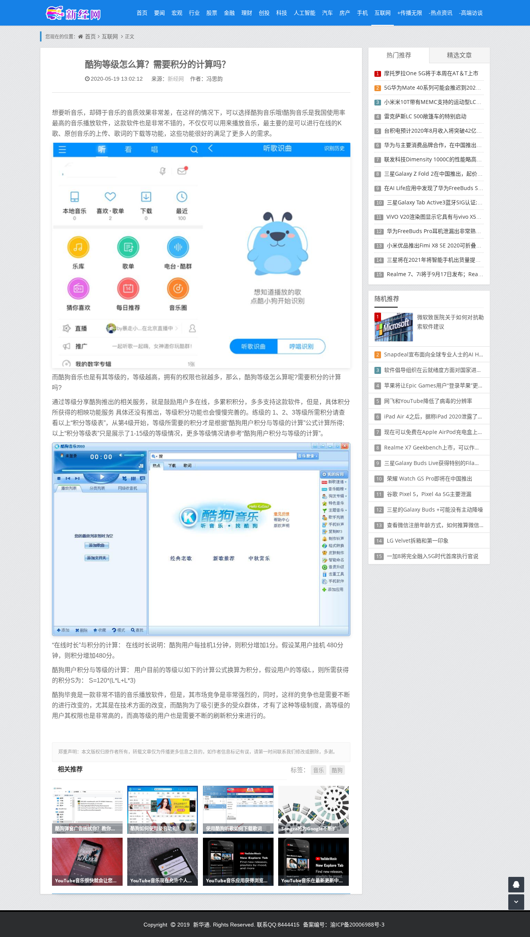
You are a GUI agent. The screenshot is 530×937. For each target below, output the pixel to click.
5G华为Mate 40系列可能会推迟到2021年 (434, 87)
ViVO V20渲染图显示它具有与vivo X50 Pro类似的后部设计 (456, 216)
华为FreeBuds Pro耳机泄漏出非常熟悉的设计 (442, 231)
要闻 (159, 12)
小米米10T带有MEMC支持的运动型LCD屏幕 (437, 101)
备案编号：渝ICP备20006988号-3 (344, 924)
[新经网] (77, 12)
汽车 (327, 12)
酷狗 (337, 770)
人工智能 (304, 12)
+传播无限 (409, 12)
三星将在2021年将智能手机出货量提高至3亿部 (443, 259)
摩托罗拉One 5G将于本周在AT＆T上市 (431, 73)
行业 (194, 12)
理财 (246, 12)
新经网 (176, 78)
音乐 (318, 770)
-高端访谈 (471, 12)
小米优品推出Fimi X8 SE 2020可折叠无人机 (439, 245)
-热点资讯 (440, 12)
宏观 (176, 12)
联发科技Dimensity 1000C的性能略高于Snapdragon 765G (456, 159)
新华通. (202, 924)
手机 (362, 12)
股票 (211, 12)
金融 (229, 12)
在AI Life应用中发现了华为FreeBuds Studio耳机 (443, 188)
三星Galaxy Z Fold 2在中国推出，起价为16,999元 (444, 173)
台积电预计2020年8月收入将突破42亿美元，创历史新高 (452, 130)
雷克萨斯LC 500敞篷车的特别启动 (425, 116)
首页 (142, 12)
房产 (344, 12)
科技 (281, 12)
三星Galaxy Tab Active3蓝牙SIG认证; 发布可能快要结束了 (457, 202)
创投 (264, 12)
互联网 (382, 12)
